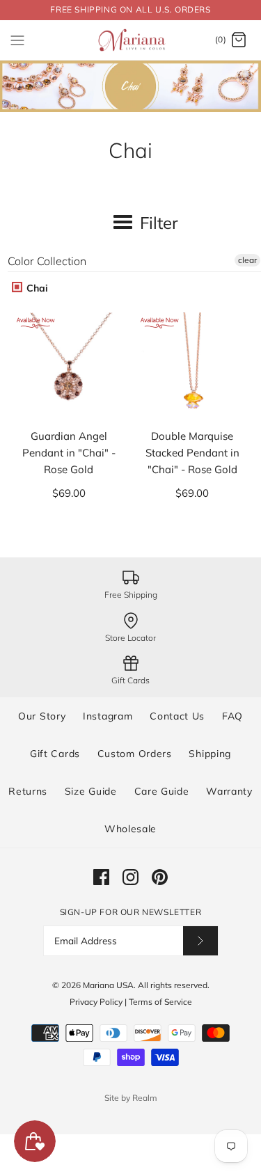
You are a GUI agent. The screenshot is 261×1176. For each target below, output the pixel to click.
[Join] (200, 940)
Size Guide (91, 791)
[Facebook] (101, 877)
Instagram (107, 716)
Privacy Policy (96, 1001)
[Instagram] (130, 877)
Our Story (41, 716)
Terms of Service (160, 1001)
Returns (27, 791)
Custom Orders (134, 753)
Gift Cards (55, 753)
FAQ (232, 716)
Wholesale (130, 829)
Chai (36, 288)
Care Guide (161, 791)
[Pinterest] (160, 877)
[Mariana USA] (130, 40)
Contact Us (177, 716)
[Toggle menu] (17, 39)
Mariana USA (108, 985)
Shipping (210, 753)
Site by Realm (130, 1097)
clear (247, 260)
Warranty (229, 791)
